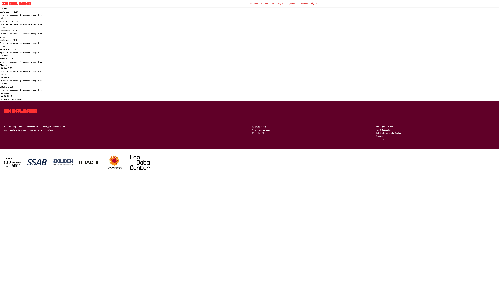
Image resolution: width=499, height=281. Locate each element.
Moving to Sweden (384, 126)
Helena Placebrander (12, 99)
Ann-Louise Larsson (261, 130)
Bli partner (303, 3)
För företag (276, 3)
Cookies (379, 136)
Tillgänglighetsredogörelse (388, 133)
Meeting (3, 65)
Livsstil (3, 27)
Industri (3, 8)
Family (3, 74)
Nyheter (291, 3)
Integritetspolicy (383, 130)
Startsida (254, 3)
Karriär (264, 3)
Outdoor (4, 55)
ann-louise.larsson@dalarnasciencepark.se (22, 15)
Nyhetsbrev (381, 139)
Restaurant (5, 93)
